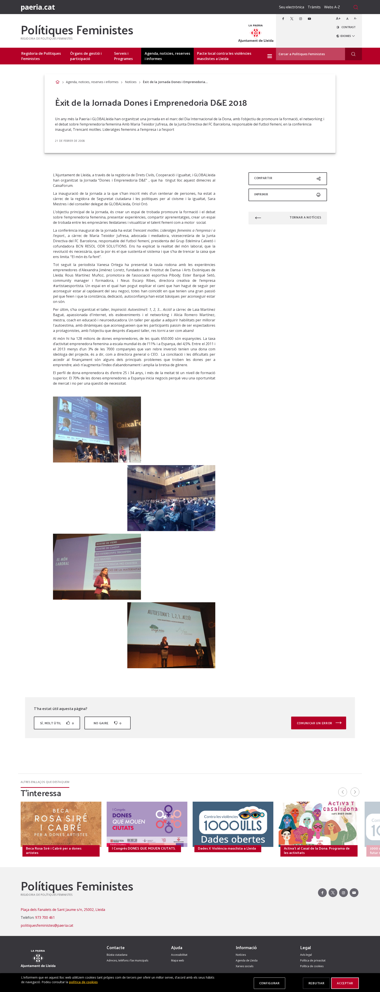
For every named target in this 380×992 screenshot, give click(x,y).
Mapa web (177, 960)
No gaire (108, 723)
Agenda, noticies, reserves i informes (92, 82)
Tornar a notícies (305, 217)
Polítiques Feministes (77, 29)
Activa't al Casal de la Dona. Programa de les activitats (317, 850)
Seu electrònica (291, 7)
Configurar (269, 983)
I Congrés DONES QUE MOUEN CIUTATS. (144, 848)
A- (355, 18)
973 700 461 (45, 917)
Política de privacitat (312, 960)
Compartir (263, 178)
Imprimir (261, 194)
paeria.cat (38, 7)
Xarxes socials (244, 966)
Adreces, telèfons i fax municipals (127, 960)
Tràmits (314, 7)
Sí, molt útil (57, 723)
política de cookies (83, 982)
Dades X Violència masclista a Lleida (227, 848)
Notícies (131, 82)
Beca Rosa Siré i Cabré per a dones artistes (53, 850)
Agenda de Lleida (247, 960)
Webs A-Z (332, 7)
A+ (338, 18)
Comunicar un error (315, 723)
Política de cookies (311, 966)
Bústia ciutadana (117, 955)
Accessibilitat (179, 955)
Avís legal (306, 955)
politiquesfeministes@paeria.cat (47, 925)
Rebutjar (317, 983)
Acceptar (345, 983)
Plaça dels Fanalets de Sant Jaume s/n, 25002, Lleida (63, 909)
